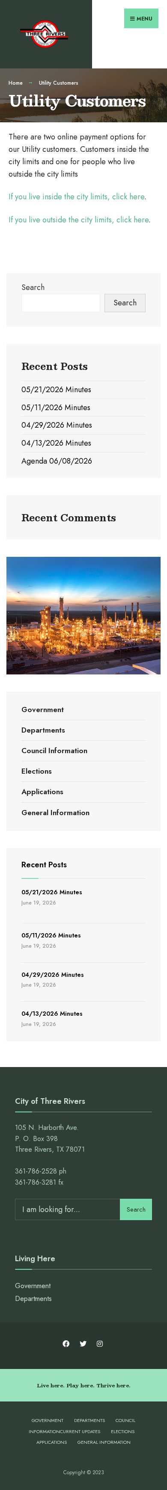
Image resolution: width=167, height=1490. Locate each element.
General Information (55, 812)
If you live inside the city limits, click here (76, 196)
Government (42, 709)
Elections (36, 771)
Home (16, 83)
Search (33, 287)
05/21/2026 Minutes (56, 389)
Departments (43, 730)
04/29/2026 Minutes (56, 425)
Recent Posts (44, 864)
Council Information (54, 750)
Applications (42, 791)
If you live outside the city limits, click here (79, 219)
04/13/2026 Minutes (56, 443)
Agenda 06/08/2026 (56, 461)
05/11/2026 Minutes (55, 407)
